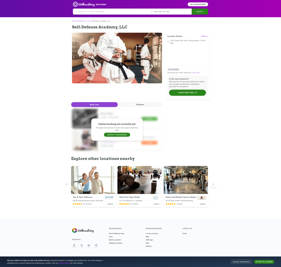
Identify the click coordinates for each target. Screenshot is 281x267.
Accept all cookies (264, 262)
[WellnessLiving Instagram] (96, 245)
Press (111, 237)
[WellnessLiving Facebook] (74, 245)
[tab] (94, 104)
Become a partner (115, 240)
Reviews (140, 104)
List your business (152, 233)
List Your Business (198, 4)
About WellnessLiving (116, 233)
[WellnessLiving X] (81, 245)
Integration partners (115, 243)
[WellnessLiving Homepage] (85, 230)
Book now (94, 104)
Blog (147, 237)
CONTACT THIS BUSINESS (117, 135)
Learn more (196, 73)
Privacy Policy (64, 263)
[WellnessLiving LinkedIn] (89, 245)
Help (147, 243)
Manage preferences (241, 262)
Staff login (149, 240)
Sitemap (148, 246)
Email (184, 233)
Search (200, 11)
